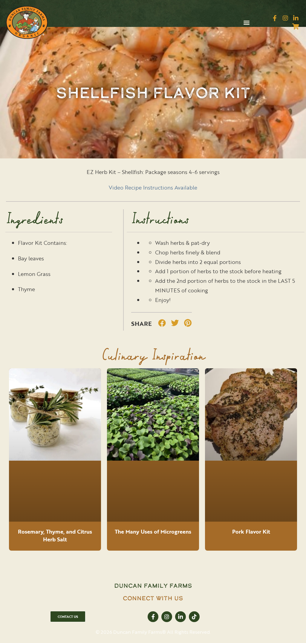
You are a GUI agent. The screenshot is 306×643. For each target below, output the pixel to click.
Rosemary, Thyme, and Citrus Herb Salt (55, 535)
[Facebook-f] (275, 18)
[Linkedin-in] (296, 18)
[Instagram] (285, 18)
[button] (246, 23)
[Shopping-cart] (296, 26)
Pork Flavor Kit (251, 531)
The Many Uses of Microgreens (153, 531)
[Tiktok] (194, 616)
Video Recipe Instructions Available (153, 187)
